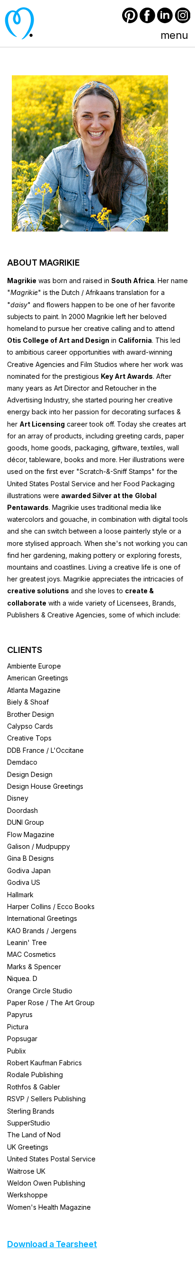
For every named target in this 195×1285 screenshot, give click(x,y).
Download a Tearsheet (52, 1244)
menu (174, 35)
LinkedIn (165, 15)
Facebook (147, 15)
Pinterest (130, 15)
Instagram (182, 15)
